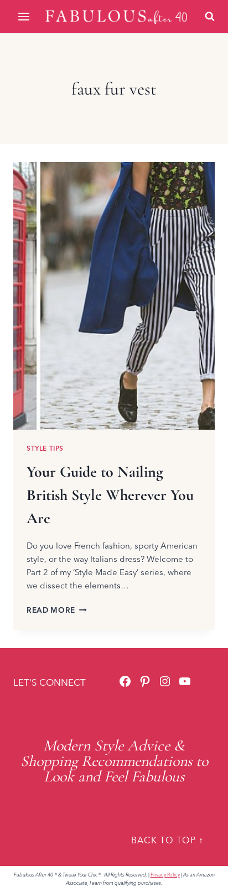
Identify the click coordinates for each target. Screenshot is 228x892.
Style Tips (45, 448)
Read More (57, 610)
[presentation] (114, 296)
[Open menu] (24, 16)
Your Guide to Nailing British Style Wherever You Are (110, 495)
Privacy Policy (165, 875)
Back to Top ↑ (167, 840)
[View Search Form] (210, 16)
